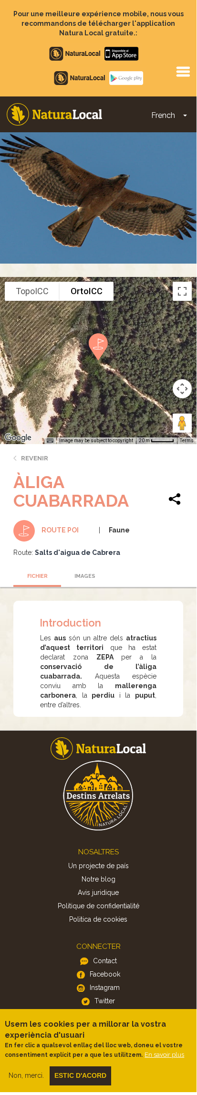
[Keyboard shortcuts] (50, 440)
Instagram (105, 987)
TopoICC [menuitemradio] (32, 291)
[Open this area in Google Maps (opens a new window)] (18, 438)
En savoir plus (164, 1054)
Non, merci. (26, 1075)
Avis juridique (98, 892)
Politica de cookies (98, 919)
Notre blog (98, 879)
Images (84, 576)
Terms (187, 440)
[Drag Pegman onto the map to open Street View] (182, 423)
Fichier (37, 576)
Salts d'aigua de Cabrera (77, 552)
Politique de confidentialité (98, 906)
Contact (105, 961)
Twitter (104, 1001)
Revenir (34, 458)
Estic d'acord (80, 1075)
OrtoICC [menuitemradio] (87, 291)
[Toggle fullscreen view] (182, 291)
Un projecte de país (98, 866)
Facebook (105, 974)
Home (54, 114)
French (163, 115)
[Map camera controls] (182, 388)
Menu (183, 71)
